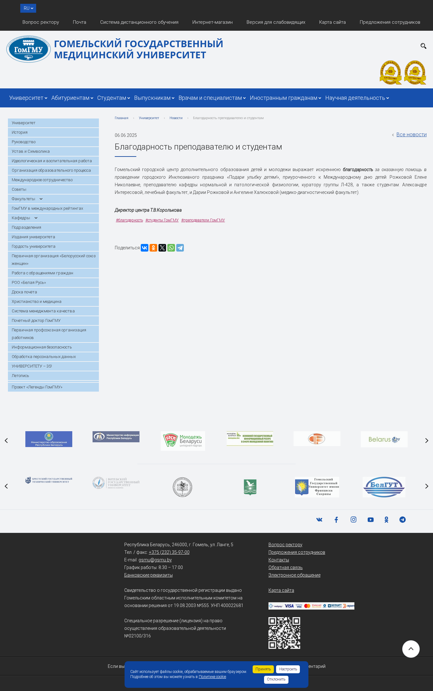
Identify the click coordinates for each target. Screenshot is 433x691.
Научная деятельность (355, 97)
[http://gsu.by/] (317, 487)
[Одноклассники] (153, 248)
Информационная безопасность (42, 347)
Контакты (278, 559)
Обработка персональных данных (44, 356)
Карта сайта (332, 22)
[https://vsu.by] (116, 483)
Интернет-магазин (212, 22)
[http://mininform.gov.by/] (116, 436)
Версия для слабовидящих (276, 22)
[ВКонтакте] (144, 248)
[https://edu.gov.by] (48, 439)
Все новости (412, 134)
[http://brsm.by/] (183, 441)
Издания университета (33, 236)
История (20, 132)
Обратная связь (285, 567)
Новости (176, 118)
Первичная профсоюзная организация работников (49, 334)
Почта (79, 22)
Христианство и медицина (36, 301)
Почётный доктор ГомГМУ (36, 320)
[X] (162, 248)
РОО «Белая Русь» (29, 282)
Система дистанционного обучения (139, 22)
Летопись (20, 375)
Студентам (111, 97)
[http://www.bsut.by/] (384, 487)
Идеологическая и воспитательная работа (52, 160)
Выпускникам (152, 97)
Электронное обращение (294, 575)
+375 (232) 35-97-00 (169, 552)
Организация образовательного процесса (51, 170)
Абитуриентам (70, 97)
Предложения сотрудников (390, 22)
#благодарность (129, 220)
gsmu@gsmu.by (155, 559)
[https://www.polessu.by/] (250, 487)
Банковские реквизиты (148, 575)
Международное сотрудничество (42, 179)
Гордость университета (33, 246)
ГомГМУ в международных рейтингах (47, 208)
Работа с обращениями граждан (42, 273)
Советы (19, 189)
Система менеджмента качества (43, 311)
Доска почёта (24, 292)
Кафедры (21, 217)
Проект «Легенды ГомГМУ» (37, 387)
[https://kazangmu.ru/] (183, 487)
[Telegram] (180, 248)
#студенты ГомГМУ (162, 220)
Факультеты (23, 198)
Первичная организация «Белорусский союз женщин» (54, 259)
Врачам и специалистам (210, 97)
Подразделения (26, 227)
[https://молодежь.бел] (250, 438)
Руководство (24, 141)
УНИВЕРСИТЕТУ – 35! (32, 366)
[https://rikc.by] (317, 438)
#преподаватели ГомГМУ (203, 220)
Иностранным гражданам (283, 97)
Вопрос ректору (41, 22)
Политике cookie (212, 677)
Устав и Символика (31, 151)
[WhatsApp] (171, 248)
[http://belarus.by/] (384, 439)
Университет (26, 97)
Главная (121, 118)
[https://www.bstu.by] (48, 480)
